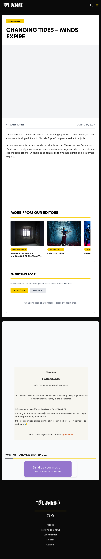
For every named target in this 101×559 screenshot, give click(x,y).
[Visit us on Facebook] (52, 515)
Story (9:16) (19, 290)
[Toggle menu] (97, 5)
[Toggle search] (91, 5)
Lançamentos (15, 21)
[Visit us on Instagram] (48, 515)
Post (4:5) (37, 290)
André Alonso (17, 124)
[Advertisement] (50, 343)
